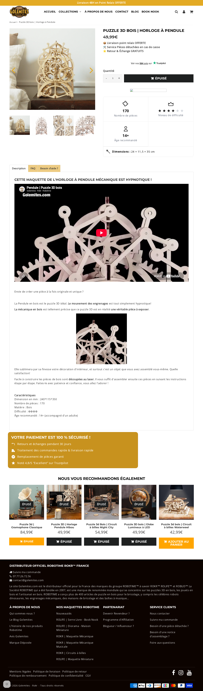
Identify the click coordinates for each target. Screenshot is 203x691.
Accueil (50, 11)
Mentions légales (21, 671)
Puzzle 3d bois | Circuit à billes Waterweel (176, 526)
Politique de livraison (46, 671)
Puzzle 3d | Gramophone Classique (26, 526)
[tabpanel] (20, 125)
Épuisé (28, 541)
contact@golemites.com (28, 580)
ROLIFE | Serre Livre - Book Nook (77, 619)
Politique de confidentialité (66, 675)
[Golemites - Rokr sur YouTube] (189, 673)
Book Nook (150, 11)
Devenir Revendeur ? (116, 613)
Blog (135, 11)
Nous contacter (160, 613)
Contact (121, 11)
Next (91, 70)
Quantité (108, 71)
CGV (88, 675)
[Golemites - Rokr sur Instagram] (181, 673)
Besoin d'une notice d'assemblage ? (162, 634)
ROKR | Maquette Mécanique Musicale (74, 645)
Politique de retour (74, 671)
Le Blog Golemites (21, 619)
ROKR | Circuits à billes (71, 653)
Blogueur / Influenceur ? (118, 626)
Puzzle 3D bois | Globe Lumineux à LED (139, 526)
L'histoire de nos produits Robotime (26, 628)
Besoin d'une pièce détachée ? (169, 626)
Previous (13, 70)
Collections (68, 11)
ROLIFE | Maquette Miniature (74, 659)
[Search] (176, 11)
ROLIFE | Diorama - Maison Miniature (73, 628)
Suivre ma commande (27, 572)
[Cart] (191, 11)
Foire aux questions (162, 642)
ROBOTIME (129, 586)
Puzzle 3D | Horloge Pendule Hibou (64, 526)
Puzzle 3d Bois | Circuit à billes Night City (101, 526)
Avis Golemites (19, 636)
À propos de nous (98, 11)
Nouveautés (64, 613)
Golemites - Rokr (27, 685)
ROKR (153, 586)
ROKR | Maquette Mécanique (74, 636)
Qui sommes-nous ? (22, 613)
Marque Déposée (20, 642)
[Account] (183, 11)
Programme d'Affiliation (118, 619)
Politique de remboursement (28, 675)
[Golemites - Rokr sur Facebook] (174, 673)
